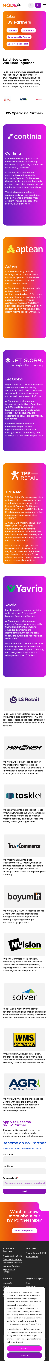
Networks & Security (12, 1262)
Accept (24, 1348)
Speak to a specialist (24, 1230)
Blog (28, 1283)
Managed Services (11, 1266)
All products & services (9, 1270)
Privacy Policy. (35, 1324)
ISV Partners (28, 30)
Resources (31, 1286)
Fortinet (6, 1286)
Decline (24, 1355)
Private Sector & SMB (36, 1253)
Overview (12, 30)
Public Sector (32, 1256)
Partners (11, 16)
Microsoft (7, 1283)
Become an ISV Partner (19, 37)
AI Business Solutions (12, 1256)
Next (24, 1191)
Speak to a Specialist (18, 44)
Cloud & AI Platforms (12, 1259)
